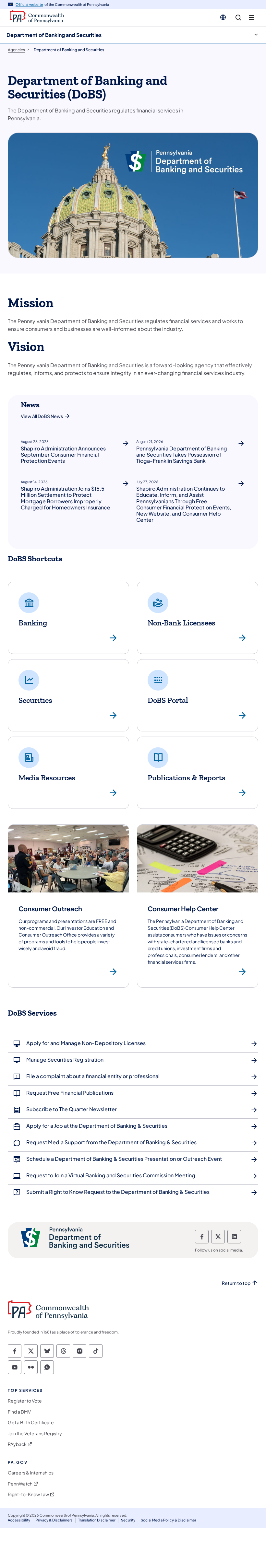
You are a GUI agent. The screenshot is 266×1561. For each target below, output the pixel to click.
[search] (238, 17)
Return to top (236, 1283)
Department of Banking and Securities (54, 35)
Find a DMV (19, 1412)
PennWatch (20, 1483)
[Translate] (223, 17)
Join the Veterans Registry (35, 1433)
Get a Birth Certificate (31, 1422)
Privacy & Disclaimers (54, 1520)
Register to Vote (25, 1401)
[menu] (251, 17)
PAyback (17, 1444)
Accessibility (19, 1520)
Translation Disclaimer (96, 1520)
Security (128, 1520)
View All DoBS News (42, 416)
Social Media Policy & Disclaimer (168, 1520)
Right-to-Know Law (28, 1494)
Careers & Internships (31, 1472)
